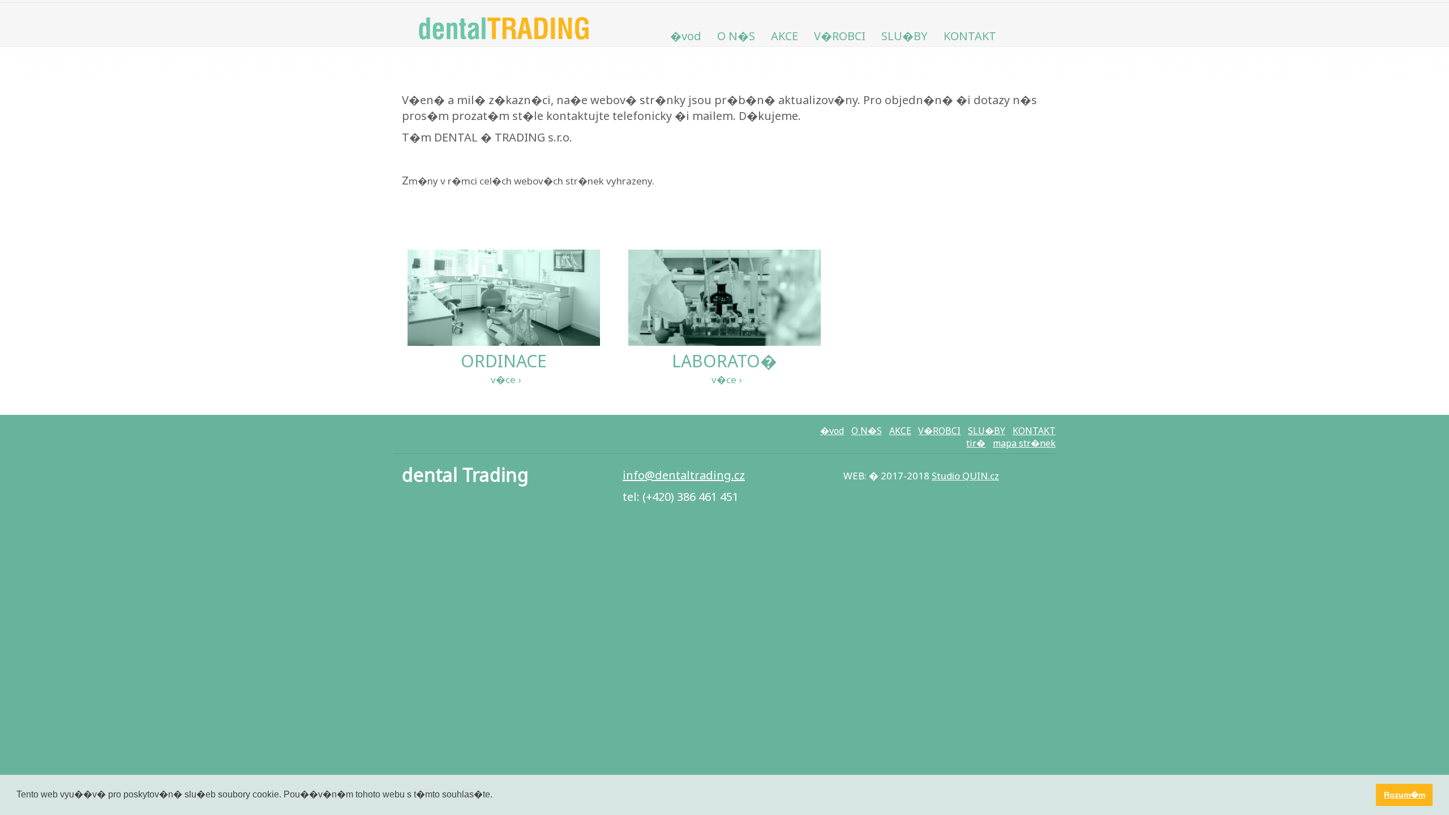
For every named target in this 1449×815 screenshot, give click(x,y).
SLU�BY (904, 36)
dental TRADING (504, 25)
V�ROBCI (839, 36)
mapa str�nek (1024, 443)
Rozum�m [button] (1404, 794)
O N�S (736, 36)
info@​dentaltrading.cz (684, 475)
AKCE (784, 36)
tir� (975, 443)
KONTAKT (970, 36)
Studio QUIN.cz (965, 475)
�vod (685, 36)
